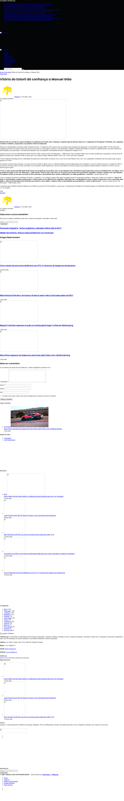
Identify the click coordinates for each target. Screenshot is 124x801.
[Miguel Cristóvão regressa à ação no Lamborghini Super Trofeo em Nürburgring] (19, 321)
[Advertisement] (35, 44)
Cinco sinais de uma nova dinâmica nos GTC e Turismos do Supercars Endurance (29, 11)
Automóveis (7, 621)
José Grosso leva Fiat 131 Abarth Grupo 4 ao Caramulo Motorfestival (25, 6)
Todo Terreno (10, 60)
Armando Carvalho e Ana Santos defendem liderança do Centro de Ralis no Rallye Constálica (32, 9)
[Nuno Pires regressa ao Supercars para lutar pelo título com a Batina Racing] (19, 351)
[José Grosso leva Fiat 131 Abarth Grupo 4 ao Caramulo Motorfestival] (14, 513)
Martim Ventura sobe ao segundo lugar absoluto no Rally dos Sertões (25, 13)
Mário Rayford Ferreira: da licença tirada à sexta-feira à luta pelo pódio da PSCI (28, 20)
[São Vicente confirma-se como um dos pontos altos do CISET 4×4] (14, 532)
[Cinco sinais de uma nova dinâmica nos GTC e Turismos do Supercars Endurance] (19, 261)
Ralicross (8, 58)
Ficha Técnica (8, 785)
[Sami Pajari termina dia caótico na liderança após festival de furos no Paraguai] (14, 677)
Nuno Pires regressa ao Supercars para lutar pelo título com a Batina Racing (35, 355)
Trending (8, 65)
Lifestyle (6, 623)
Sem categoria (8, 627)
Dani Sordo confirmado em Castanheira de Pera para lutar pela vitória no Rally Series (30, 14)
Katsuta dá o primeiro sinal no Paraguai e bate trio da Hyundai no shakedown (27, 16)
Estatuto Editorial (9, 783)
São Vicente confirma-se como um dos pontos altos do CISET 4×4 (24, 7)
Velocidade (9, 62)
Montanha (8, 56)
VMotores (17, 97)
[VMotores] (4, 33)
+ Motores (7, 613)
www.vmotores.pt (11, 652)
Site (1, 392)
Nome (2, 385)
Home (6, 53)
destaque (2, 193)
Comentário (4, 381)
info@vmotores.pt (10, 649)
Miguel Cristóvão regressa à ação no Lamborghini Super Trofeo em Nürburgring (36, 325)
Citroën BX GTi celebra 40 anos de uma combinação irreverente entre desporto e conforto (31, 18)
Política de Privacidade (11, 781)
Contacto (6, 779)
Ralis (6, 55)
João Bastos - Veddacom (50, 774)
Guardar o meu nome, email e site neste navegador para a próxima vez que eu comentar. (29, 396)
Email (2, 388)
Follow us (3, 656)
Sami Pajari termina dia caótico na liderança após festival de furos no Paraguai (27, 4)
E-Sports (6, 628)
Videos (6, 620)
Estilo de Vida (8, 630)
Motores (7, 63)
